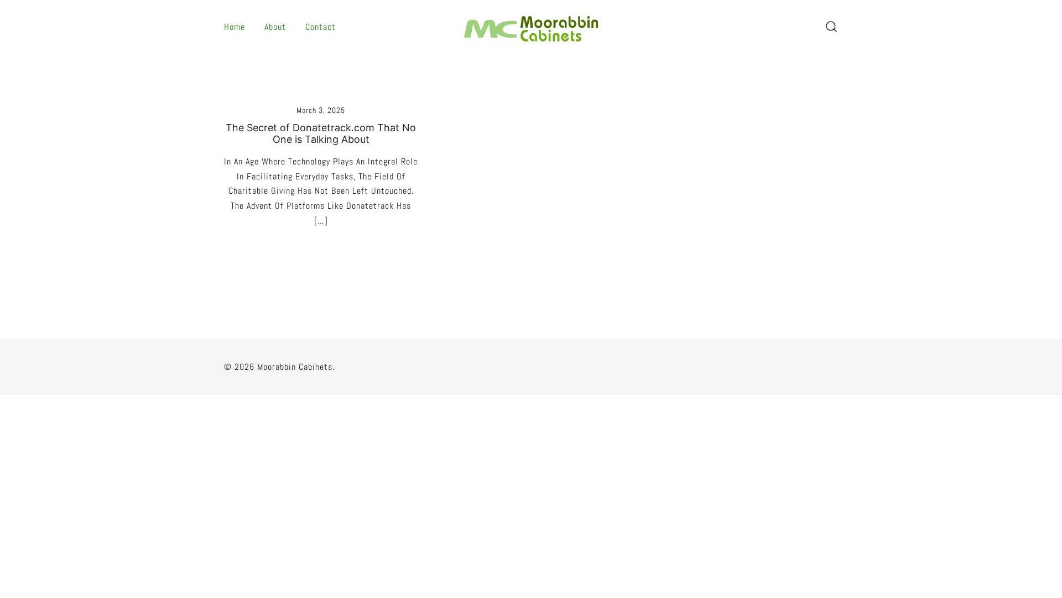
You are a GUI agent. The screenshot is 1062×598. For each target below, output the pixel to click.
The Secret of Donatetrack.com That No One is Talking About (321, 134)
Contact (320, 27)
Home (234, 27)
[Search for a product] (831, 27)
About (275, 27)
